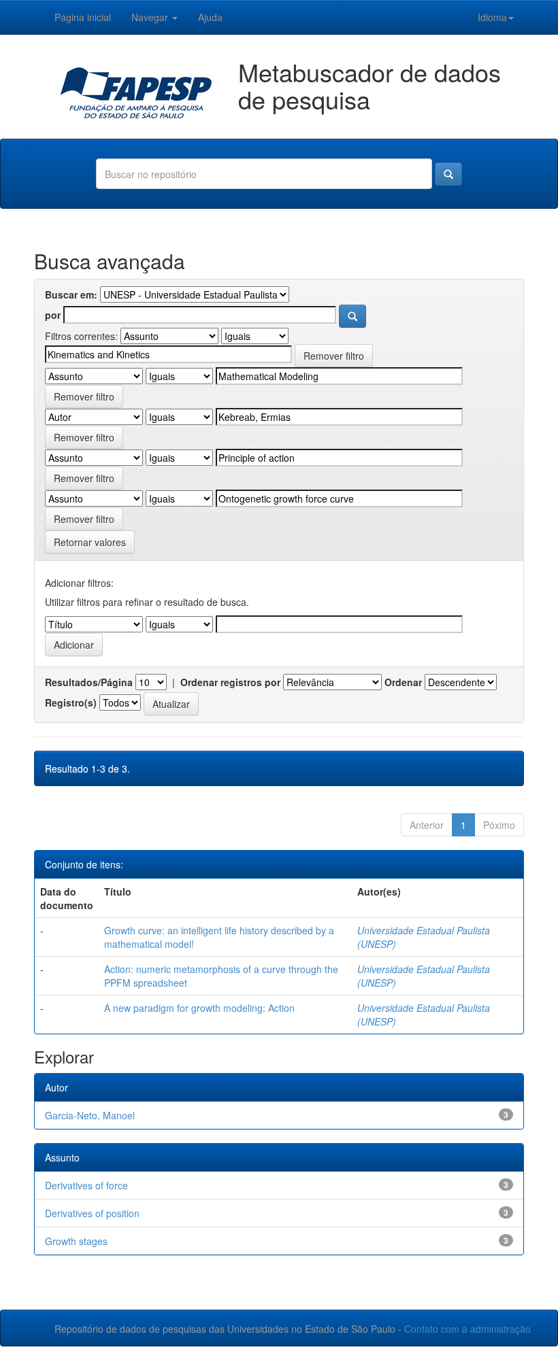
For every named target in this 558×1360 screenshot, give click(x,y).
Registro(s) (71, 702)
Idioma (492, 17)
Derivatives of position (92, 1213)
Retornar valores (90, 542)
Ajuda (210, 17)
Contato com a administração (467, 1329)
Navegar (151, 17)
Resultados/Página (89, 682)
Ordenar (403, 682)
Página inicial (82, 17)
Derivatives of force (86, 1185)
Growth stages (76, 1241)
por (53, 315)
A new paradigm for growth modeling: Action (199, 1008)
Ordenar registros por (230, 682)
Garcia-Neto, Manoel (90, 1115)
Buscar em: (71, 294)
